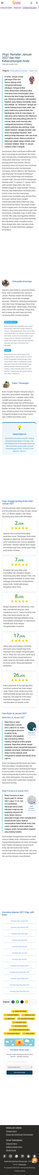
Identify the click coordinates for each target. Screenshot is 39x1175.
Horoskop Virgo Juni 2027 (19, 953)
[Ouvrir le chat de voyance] (35, 1160)
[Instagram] (10, 1156)
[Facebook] (13, 1002)
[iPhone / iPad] (28, 1156)
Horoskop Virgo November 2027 (19, 985)
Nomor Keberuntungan (20, 1030)
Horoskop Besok (12, 1015)
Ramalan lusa (29, 1015)
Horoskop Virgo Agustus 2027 (19, 966)
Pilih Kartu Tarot (21, 1026)
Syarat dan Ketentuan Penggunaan (19, 1134)
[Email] (26, 1002)
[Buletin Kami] (31, 3)
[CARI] (37, 3)
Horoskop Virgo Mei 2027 (19, 946)
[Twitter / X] (22, 1002)
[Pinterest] (22, 1156)
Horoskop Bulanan (29, 8)
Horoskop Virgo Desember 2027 (19, 991)
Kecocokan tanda (13, 1033)
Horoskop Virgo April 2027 (19, 940)
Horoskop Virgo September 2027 (19, 972)
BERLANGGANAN (19, 1072)
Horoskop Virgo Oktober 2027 (19, 978)
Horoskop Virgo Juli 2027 (19, 959)
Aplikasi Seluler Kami (14, 1147)
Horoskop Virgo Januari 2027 (19, 921)
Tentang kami (11, 1131)
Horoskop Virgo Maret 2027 (19, 934)
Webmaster (22, 1164)
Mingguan (17, 8)
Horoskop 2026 (20, 1022)
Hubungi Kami (11, 1143)
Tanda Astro (30, 1033)
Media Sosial (11, 1150)
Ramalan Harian (6, 8)
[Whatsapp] (17, 1002)
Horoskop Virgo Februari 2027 (19, 927)
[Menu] (2, 3)
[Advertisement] (19, 30)
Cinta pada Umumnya (18, 70)
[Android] (34, 1156)
